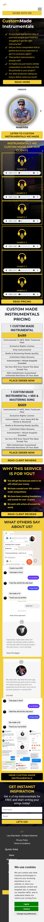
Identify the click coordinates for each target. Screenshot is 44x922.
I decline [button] (26, 909)
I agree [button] (26, 904)
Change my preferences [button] (26, 914)
